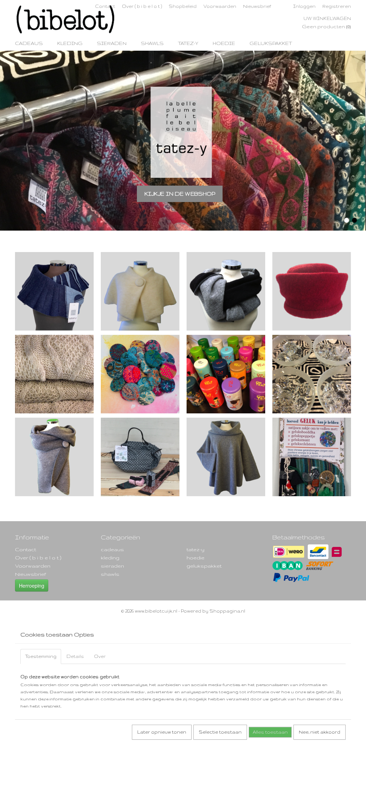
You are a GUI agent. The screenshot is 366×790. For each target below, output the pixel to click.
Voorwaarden (219, 6)
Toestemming (40, 656)
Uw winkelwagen (327, 18)
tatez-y (188, 43)
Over (100, 656)
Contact (105, 6)
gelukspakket (270, 43)
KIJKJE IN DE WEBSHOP (179, 193)
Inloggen (304, 6)
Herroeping (31, 585)
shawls (152, 43)
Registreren (336, 6)
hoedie (224, 43)
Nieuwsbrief (257, 6)
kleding (70, 43)
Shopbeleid (183, 6)
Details (75, 656)
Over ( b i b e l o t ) (142, 6)
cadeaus (29, 43)
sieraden (112, 43)
